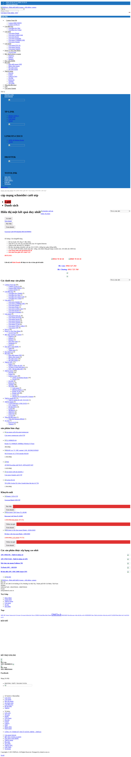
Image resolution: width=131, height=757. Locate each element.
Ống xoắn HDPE (10, 61)
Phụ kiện (7, 62)
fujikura (10, 57)
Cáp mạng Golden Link (15, 35)
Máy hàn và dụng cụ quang (13, 334)
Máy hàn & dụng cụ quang (13, 54)
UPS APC (8, 713)
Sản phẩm (8, 606)
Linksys (7, 723)
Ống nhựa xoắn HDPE (12, 346)
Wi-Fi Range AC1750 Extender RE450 (16, 453)
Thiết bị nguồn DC (10, 398)
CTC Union (12, 405)
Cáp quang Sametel (14, 49)
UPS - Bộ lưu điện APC (15, 369)
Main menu (4, 187)
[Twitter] (2, 680)
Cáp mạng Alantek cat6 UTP (13, 475)
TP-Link (7, 715)
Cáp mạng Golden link (26, 615)
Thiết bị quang (9, 402)
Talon (92, 615)
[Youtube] (6, 680)
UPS (6, 87)
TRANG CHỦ (9, 95)
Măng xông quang (14, 66)
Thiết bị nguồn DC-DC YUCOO (18, 400)
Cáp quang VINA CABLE (16, 326)
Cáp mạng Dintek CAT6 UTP (12, 500)
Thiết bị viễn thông (98, 615)
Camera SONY (13, 290)
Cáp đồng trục (9, 26)
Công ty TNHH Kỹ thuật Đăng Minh (39, 615)
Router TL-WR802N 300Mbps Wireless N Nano (19, 443)
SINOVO (11, 412)
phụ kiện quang (13, 69)
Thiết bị (7, 708)
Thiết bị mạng (9, 71)
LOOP (10, 408)
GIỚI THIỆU (9, 180)
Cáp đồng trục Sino (14, 28)
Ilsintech (11, 59)
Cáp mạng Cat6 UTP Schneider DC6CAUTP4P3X (18, 231)
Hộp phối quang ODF (15, 64)
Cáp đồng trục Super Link (16, 297)
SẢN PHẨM (9, 96)
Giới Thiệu (8, 747)
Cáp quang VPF (13, 328)
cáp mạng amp (9, 703)
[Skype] (1, 659)
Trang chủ (4, 190)
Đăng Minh (8, 598)
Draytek (10, 73)
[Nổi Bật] (8, 577)
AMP (2, 615)
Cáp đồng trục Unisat (14, 30)
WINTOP (11, 414)
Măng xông (8, 727)
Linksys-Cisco (12, 76)
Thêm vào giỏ (10, 524)
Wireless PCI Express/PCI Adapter (22, 396)
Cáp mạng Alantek (14, 42)
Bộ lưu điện (8, 706)
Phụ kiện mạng (13, 68)
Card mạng (11, 119)
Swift (10, 345)
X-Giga (10, 415)
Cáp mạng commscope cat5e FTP (15, 435)
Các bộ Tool (12, 52)
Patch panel (8, 728)
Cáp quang (8, 43)
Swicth (10, 142)
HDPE (7, 716)
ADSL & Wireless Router (16, 140)
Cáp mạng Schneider (14, 38)
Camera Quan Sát (11, 20)
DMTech (56, 614)
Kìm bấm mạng (71, 615)
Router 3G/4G (16, 391)
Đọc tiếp (9, 223)
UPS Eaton (8, 718)
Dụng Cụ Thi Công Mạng (12, 50)
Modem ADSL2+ (13, 116)
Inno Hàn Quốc (13, 341)
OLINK (10, 78)
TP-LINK (11, 83)
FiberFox (11, 56)
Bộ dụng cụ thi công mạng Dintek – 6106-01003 (17, 534)
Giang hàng (8, 599)
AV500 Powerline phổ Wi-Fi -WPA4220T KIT (19, 465)
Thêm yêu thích (45, 214)
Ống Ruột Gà (9, 352)
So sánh (8, 218)
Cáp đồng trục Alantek (15, 293)
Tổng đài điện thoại (10, 85)
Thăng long (11, 350)
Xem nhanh (8, 221)
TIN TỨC (8, 177)
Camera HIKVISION (15, 23)
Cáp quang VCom (14, 324)
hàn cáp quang (9, 701)
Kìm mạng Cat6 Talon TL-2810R (14, 516)
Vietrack (11, 424)
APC (4, 615)
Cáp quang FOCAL (14, 45)
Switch (10, 121)
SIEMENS (11, 410)
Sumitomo (11, 343)
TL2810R (113, 615)
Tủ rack (7, 420)
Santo (10, 348)
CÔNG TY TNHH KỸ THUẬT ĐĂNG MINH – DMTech (23, 732)
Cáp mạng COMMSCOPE (16, 40)
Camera (7, 615)
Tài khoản (8, 184)
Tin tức (7, 605)
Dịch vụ (7, 329)
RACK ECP (12, 422)
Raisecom (11, 80)
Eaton (10, 364)
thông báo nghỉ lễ (107, 615)
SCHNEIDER (88, 615)
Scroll (2, 755)
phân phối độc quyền (80, 615)
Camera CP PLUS (14, 25)
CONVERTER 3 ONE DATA (17, 403)
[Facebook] (1, 680)
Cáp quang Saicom (14, 47)
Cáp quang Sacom (14, 319)
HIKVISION (64, 615)
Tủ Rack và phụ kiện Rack (16, 367)
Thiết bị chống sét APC (15, 365)
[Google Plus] (4, 680)
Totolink (11, 81)
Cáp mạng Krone (13, 37)
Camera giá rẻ (13, 615)
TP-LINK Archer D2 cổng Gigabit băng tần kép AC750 (22, 483)
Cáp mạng (8, 31)
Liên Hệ (7, 182)
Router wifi (11, 117)
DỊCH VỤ (8, 179)
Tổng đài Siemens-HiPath (16, 419)
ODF (6, 725)
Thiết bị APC (9, 362)
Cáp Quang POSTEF (14, 317)
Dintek (49, 615)
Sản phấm (10, 190)
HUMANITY (12, 407)
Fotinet (10, 74)
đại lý (123, 615)
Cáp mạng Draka (13, 307)
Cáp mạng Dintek (13, 33)
